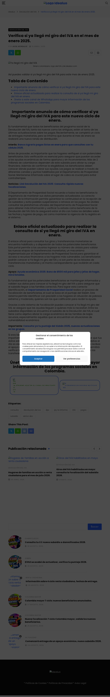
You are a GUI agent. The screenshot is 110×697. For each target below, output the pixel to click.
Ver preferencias (71, 358)
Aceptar (38, 358)
